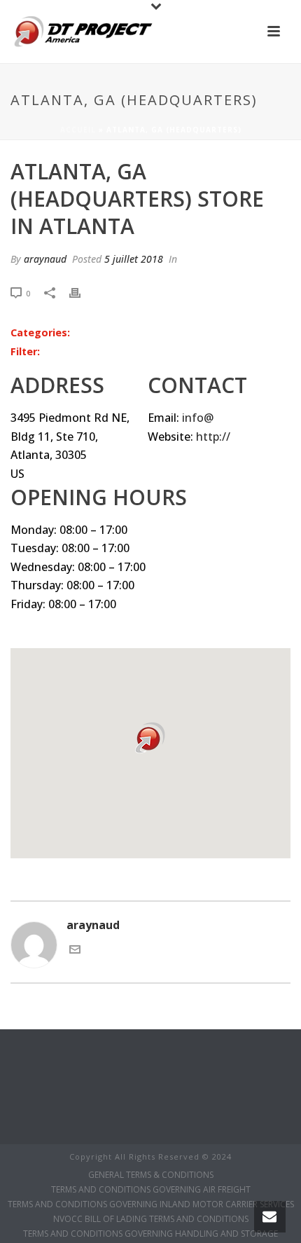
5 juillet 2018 (133, 259)
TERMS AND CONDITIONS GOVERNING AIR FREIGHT (151, 1189)
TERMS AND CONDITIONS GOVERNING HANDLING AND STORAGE (150, 1233)
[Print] (81, 292)
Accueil (78, 130)
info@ (198, 417)
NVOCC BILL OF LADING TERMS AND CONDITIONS (150, 1219)
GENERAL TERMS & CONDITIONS (151, 1175)
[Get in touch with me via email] (74, 951)
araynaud (45, 259)
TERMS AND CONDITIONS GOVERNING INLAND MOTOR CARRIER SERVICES (151, 1204)
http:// (213, 436)
